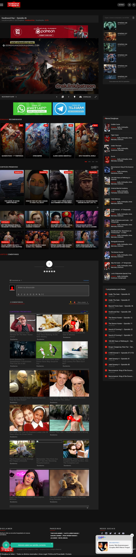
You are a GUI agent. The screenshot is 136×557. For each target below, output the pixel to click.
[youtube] (123, 533)
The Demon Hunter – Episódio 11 (120, 324)
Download (85, 97)
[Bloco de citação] (36, 294)
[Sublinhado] (24, 294)
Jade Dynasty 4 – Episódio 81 (119, 359)
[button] (86, 162)
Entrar (121, 5)
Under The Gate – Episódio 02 (119, 294)
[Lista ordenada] (30, 294)
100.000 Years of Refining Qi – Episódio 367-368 (121, 341)
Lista (63, 97)
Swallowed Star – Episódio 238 (120, 312)
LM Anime (53, 538)
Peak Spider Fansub (70, 535)
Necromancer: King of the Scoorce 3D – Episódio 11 (121, 370)
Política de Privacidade (56, 554)
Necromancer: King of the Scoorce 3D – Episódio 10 (121, 376)
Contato (69, 554)
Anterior (57, 97)
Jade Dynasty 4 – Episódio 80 (119, 365)
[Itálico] (21, 294)
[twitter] (110, 533)
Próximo (69, 97)
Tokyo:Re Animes (56, 533)
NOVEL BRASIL (63, 538)
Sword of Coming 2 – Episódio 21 (120, 335)
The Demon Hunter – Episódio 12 (120, 318)
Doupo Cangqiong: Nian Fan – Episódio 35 (121, 347)
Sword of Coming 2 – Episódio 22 (120, 329)
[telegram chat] (119, 533)
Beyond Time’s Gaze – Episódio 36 (121, 306)
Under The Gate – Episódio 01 (119, 300)
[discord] (106, 533)
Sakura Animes (55, 535)
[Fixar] (27, 294)
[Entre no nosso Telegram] (69, 109)
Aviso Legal (43, 554)
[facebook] (102, 533)
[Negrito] (18, 294)
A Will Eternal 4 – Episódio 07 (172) (121, 353)
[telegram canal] (115, 533)
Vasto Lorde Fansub (71, 533)
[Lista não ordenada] (33, 294)
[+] (42, 294)
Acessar (86, 280)
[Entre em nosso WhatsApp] (32, 109)
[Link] (39, 294)
